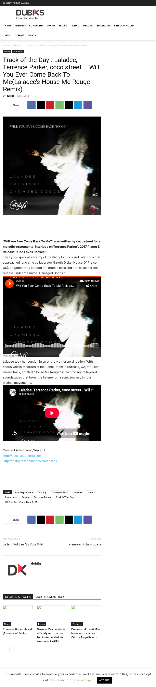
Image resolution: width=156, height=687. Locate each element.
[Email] (69, 105)
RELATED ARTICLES (18, 597)
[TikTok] (137, 3)
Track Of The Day (65, 497)
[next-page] (11, 649)
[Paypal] (117, 3)
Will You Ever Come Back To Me (21, 502)
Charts (51, 25)
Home (6, 45)
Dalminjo (42, 492)
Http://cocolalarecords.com (22, 456)
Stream (19, 35)
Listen (90, 492)
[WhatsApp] (59, 105)
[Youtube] (150, 3)
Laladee (78, 492)
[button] (148, 26)
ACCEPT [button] (104, 680)
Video (8, 35)
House (63, 25)
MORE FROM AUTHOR (50, 597)
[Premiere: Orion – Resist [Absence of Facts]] (18, 615)
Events (32, 35)
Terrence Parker (42, 497)
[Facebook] (96, 3)
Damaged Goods (60, 492)
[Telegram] (78, 105)
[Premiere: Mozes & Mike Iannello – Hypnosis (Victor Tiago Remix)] (86, 615)
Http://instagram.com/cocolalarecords (30, 461)
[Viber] (87, 105)
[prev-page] (5, 649)
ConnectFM (36, 25)
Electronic (103, 25)
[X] (143, 3)
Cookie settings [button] (80, 680)
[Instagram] (103, 3)
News (8, 25)
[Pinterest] (50, 105)
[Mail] (110, 3)
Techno (74, 25)
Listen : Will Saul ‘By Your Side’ (23, 544)
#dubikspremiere (24, 492)
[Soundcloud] (123, 3)
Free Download (124, 25)
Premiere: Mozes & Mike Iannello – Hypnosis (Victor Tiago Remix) (85, 633)
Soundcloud (11, 497)
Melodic (88, 25)
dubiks (10, 95)
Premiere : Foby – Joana (85, 544)
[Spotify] (130, 3)
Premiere (20, 25)
